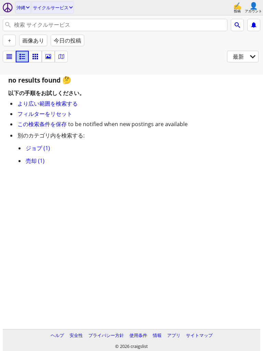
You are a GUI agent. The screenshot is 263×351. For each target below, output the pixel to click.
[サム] (22, 56)
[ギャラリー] (48, 56)
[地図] (61, 56)
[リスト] (9, 56)
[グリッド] (35, 56)
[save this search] (253, 25)
